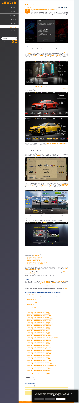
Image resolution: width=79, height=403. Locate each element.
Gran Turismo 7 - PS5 (30, 294)
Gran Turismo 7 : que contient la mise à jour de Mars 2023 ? (39, 327)
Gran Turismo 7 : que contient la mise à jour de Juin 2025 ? (38, 358)
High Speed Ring (64, 185)
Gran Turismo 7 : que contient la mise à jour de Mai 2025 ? (38, 357)
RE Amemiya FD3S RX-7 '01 (35, 269)
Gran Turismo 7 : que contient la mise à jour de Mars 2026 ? (39, 368)
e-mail (65, 288)
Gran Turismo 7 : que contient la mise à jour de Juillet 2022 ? (39, 315)
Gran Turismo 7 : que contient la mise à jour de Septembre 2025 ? (40, 363)
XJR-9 (38, 155)
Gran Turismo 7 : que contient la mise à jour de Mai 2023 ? (38, 330)
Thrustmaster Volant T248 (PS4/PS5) (33, 301)
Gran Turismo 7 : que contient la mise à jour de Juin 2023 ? (38, 332)
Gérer (60, 399)
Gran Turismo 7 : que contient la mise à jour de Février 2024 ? (39, 340)
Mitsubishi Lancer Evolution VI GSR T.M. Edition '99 (37, 262)
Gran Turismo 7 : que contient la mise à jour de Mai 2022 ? (38, 312)
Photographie (13, 15)
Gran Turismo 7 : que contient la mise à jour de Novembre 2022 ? (40, 322)
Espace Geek (13, 23)
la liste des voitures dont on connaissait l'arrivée (55, 143)
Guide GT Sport (13, 30)
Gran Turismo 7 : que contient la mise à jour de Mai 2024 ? (38, 345)
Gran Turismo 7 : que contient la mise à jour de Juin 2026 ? (38, 372)
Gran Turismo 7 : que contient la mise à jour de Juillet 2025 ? (39, 360)
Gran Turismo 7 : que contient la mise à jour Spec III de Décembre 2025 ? (41, 365)
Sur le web (13, 34)
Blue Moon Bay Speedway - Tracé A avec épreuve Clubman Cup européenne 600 (46, 185)
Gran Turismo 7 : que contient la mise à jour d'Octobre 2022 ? (39, 320)
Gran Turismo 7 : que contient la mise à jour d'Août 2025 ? (38, 362)
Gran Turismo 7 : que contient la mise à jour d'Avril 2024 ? (38, 343)
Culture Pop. (13, 19)
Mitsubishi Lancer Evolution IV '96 (33, 258)
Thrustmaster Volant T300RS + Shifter (34, 306)
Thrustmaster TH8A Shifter (32, 304)
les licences (27, 283)
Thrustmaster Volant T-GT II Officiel (33, 302)
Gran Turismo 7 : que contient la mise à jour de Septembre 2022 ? (40, 318)
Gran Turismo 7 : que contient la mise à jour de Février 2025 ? (39, 353)
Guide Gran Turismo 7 (11, 29)
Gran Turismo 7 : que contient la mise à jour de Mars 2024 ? (38, 342)
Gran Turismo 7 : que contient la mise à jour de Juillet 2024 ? (39, 347)
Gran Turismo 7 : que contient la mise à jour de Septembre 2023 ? (40, 335)
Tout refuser (50, 399)
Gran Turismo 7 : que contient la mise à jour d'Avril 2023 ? (38, 328)
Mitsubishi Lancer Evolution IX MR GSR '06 (35, 263)
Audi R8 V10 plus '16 (38, 86)
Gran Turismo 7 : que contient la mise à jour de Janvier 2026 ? (39, 367)
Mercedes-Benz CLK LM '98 (38, 55)
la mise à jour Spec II (39, 283)
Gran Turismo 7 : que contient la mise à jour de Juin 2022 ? (38, 313)
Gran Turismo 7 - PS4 (30, 297)
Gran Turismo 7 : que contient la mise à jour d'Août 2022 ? (38, 317)
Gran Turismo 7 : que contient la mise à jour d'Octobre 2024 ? (39, 348)
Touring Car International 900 (34, 188)
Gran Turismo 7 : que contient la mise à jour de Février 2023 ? (39, 325)
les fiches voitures (62, 281)
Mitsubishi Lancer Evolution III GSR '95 (34, 257)
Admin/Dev (13, 11)
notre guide (46, 281)
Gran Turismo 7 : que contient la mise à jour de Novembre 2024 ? (40, 350)
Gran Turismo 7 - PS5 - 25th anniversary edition (35, 296)
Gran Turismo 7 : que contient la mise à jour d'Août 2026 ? (38, 373)
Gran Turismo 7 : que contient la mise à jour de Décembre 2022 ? (40, 323)
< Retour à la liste (28, 7)
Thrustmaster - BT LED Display (32, 307)
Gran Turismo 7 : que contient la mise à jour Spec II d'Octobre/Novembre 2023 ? (43, 337)
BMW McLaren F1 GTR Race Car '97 (53, 55)
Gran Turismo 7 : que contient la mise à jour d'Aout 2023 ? (38, 333)
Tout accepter (39, 399)
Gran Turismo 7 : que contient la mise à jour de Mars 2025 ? (39, 355)
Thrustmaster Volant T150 (31, 299)
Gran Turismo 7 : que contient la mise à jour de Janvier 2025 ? (39, 352)
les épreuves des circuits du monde (47, 282)
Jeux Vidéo (13, 27)
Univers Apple (13, 7)
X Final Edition (36, 255)
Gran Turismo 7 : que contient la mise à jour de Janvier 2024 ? (39, 338)
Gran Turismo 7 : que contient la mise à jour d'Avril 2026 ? (38, 370)
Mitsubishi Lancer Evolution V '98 (33, 260)
